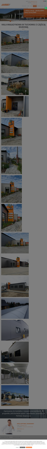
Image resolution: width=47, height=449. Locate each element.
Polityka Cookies (22, 447)
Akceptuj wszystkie (29, 447)
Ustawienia (17, 447)
